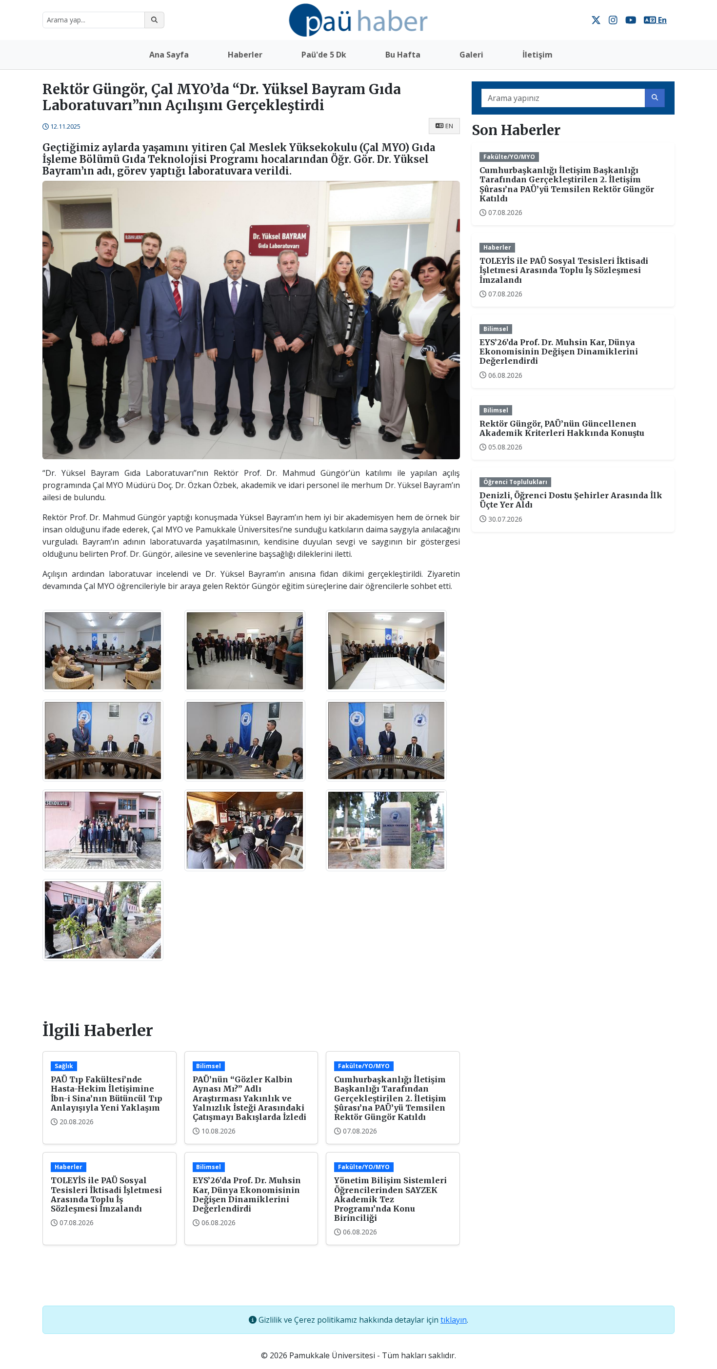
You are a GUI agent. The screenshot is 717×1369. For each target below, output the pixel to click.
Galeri (471, 54)
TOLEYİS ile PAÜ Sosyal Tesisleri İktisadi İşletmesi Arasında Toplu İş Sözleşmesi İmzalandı (106, 1194)
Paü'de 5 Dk (323, 54)
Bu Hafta (402, 54)
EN (449, 125)
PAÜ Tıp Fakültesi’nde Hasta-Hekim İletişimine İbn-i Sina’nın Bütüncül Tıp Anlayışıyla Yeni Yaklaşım (106, 1094)
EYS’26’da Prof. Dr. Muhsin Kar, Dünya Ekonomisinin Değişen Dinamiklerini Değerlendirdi (247, 1194)
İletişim (537, 54)
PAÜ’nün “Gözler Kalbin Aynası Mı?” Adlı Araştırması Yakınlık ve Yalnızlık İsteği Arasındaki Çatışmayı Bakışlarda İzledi (249, 1098)
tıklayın (453, 1319)
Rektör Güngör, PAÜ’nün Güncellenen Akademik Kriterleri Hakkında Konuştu (561, 428)
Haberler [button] (245, 54)
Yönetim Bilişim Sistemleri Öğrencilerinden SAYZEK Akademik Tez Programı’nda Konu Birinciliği (390, 1199)
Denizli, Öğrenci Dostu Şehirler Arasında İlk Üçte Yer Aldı (570, 499)
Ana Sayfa (169, 54)
